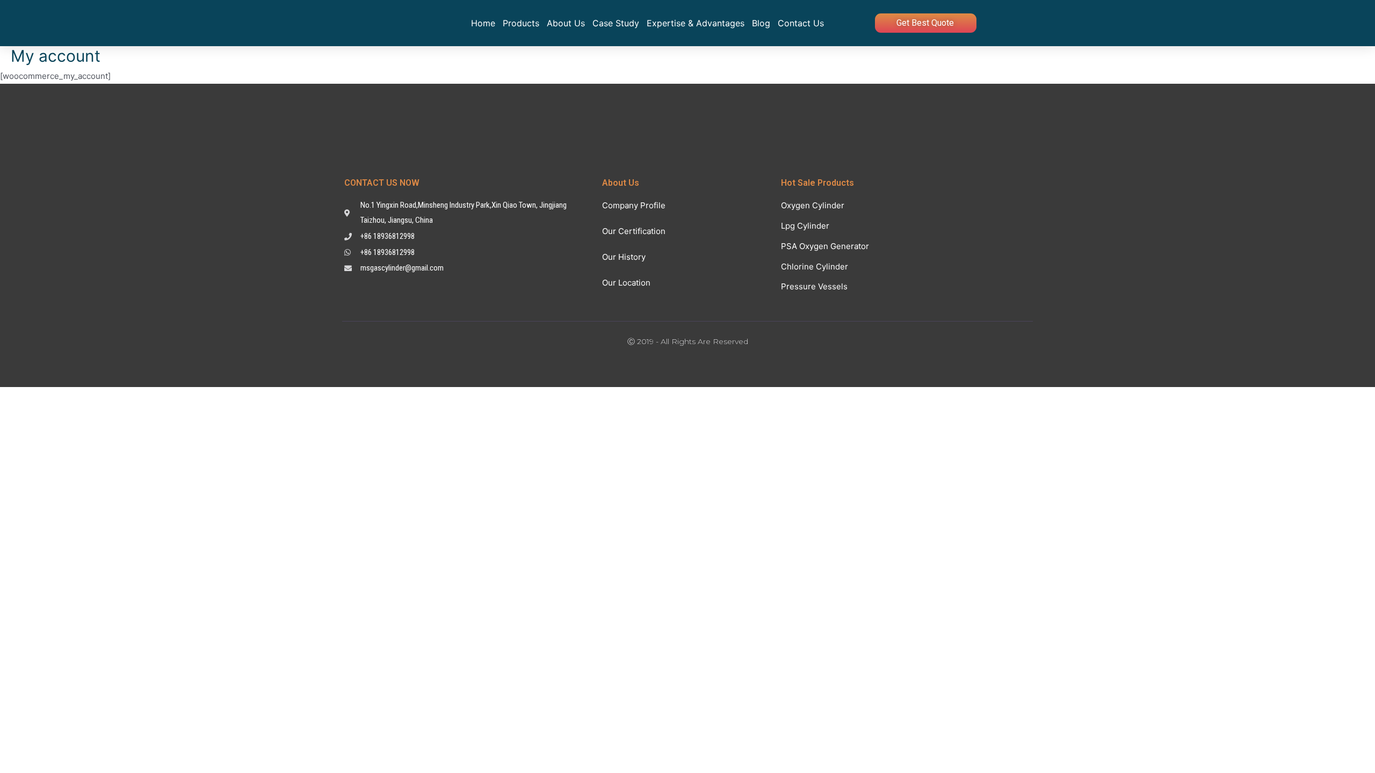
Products (521, 23)
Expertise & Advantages (695, 23)
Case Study (615, 23)
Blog (761, 23)
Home (483, 23)
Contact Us (801, 23)
